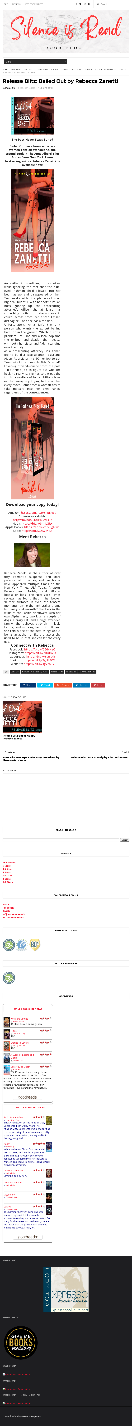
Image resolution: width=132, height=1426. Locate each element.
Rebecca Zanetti (68, 70)
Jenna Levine (17, 1069)
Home (5, 4)
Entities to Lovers (19, 1042)
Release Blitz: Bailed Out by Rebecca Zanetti (19, 737)
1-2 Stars (8, 882)
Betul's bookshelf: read (28, 1009)
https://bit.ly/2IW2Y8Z (37, 531)
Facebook (8, 907)
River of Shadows (13, 1182)
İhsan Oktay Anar (12, 1120)
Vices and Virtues (19, 1018)
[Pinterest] (89, 4)
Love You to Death (20, 1066)
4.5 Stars (8, 869)
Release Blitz (85, 70)
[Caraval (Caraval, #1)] (49, 1213)
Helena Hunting (19, 1033)
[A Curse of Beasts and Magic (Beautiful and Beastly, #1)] (7, 1061)
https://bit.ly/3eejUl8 (40, 656)
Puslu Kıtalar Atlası (13, 1117)
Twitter (7, 910)
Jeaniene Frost (18, 1060)
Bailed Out (16, 70)
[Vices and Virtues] (7, 1026)
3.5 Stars (8, 875)
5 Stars (7, 865)
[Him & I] (7, 1037)
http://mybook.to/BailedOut (32, 520)
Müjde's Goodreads (14, 914)
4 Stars (7, 872)
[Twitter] (80, 4)
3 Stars (7, 878)
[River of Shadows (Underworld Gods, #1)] (49, 1189)
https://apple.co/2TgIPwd (42, 527)
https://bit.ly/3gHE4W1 (39, 660)
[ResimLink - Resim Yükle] (21, 1360)
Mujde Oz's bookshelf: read (28, 1107)
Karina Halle (10, 1173)
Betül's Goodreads (13, 917)
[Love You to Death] (7, 1074)
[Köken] (49, 1151)
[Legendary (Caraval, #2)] (49, 1201)
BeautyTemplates (31, 1416)
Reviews (16, 4)
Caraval (7, 1206)
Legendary (9, 1194)
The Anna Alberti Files (105, 70)
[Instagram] (85, 4)
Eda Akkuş (10, 1146)
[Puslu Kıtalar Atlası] (49, 1124)
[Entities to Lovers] (7, 1049)
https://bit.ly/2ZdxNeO (40, 649)
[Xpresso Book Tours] (66, 1311)
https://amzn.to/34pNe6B (39, 513)
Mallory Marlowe (19, 1045)
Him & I (14, 1030)
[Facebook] (76, 4)
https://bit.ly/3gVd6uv (39, 664)
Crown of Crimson (13, 1170)
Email (6, 904)
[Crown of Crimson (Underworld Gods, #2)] (49, 1177)
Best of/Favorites (33, 4)
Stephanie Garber (12, 1197)
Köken (7, 1143)
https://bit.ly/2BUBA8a (40, 653)
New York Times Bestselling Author (41, 70)
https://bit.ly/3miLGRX (36, 523)
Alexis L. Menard (19, 1021)
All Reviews (9, 862)
